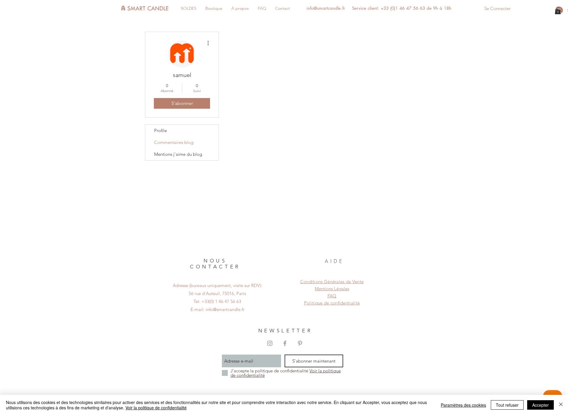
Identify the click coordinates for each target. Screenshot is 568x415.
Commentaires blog (173, 142)
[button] (558, 10)
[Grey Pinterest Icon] (300, 343)
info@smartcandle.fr (325, 8)
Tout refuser (507, 405)
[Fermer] (560, 405)
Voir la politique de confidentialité (156, 408)
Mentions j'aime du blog (178, 154)
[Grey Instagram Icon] (269, 343)
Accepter (540, 405)
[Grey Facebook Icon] (284, 343)
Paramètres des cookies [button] (463, 405)
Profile (160, 130)
